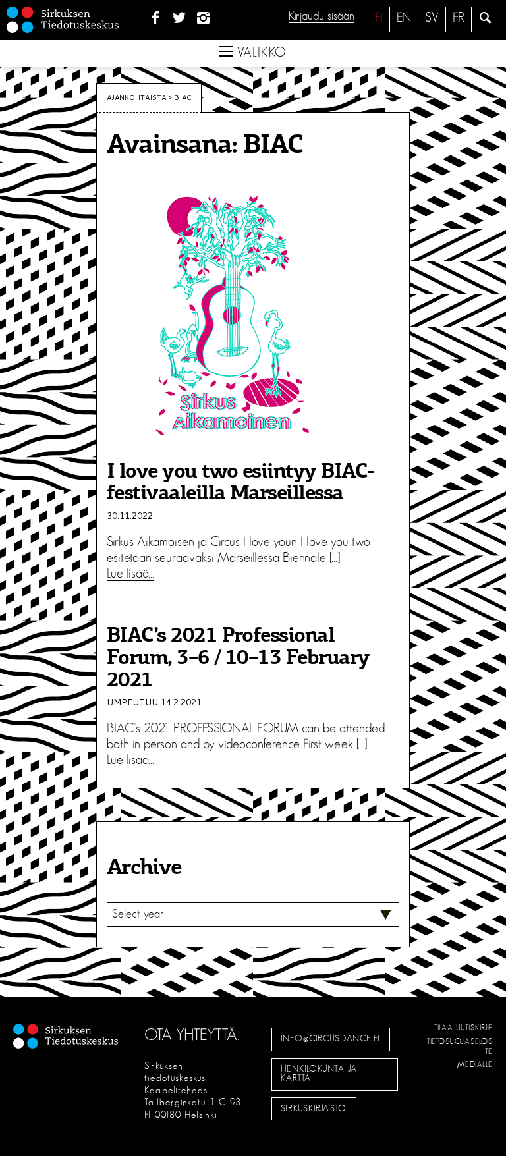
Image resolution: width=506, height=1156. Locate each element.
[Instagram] (204, 18)
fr (458, 17)
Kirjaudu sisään (321, 16)
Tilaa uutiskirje (463, 1028)
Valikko (260, 52)
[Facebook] (155, 18)
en (404, 17)
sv (432, 17)
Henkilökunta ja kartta (319, 1073)
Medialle (475, 1064)
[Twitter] (179, 18)
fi (379, 17)
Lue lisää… (130, 573)
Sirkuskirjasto (314, 1108)
